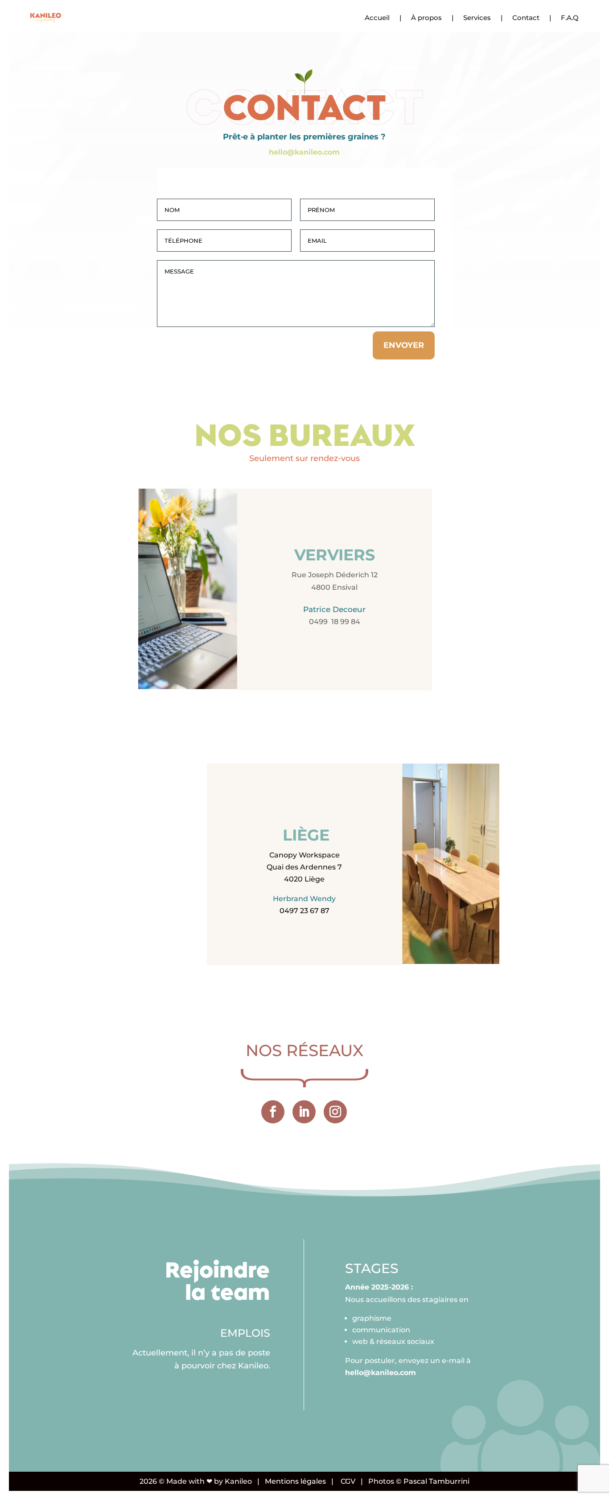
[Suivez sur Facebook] (272, 1111)
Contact (525, 17)
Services (477, 17)
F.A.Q (570, 17)
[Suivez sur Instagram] (335, 1111)
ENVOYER (403, 345)
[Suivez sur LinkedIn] (304, 1111)
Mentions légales (295, 1481)
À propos (426, 17)
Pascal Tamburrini (436, 1481)
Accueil (377, 17)
